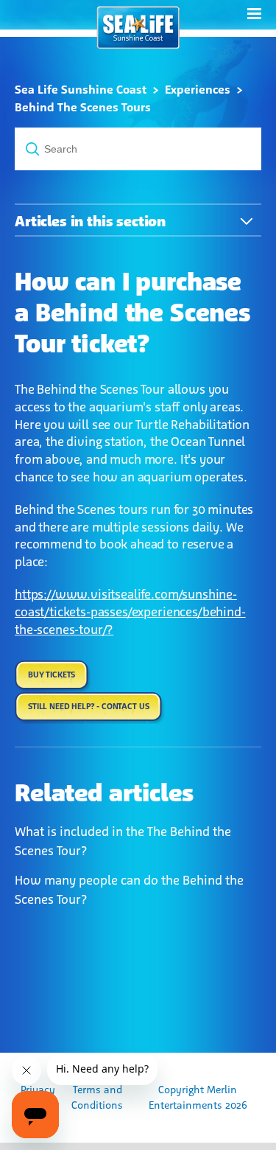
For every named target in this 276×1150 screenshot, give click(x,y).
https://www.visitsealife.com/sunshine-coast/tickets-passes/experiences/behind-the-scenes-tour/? (130, 612)
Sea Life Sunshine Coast (80, 90)
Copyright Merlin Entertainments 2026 (198, 1098)
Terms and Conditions (97, 1098)
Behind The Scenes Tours (83, 107)
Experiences (197, 90)
